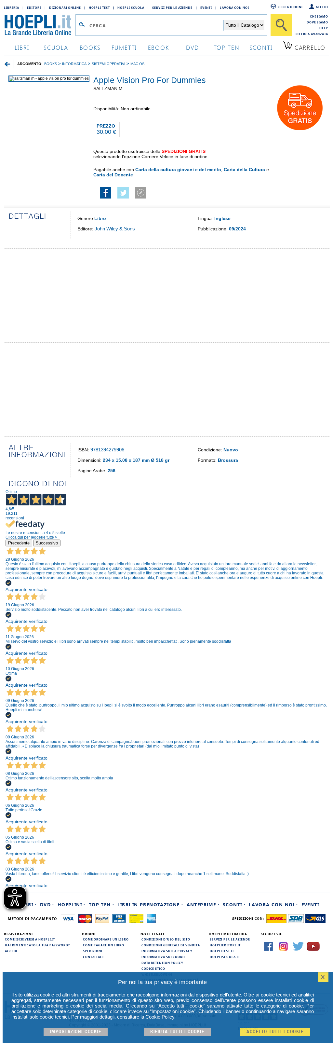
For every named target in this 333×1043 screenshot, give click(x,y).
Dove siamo (317, 22)
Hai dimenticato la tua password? (37, 945)
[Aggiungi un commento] (140, 196)
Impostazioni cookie (75, 1031)
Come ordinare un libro (106, 939)
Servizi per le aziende (172, 7)
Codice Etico (153, 968)
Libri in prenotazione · (150, 904)
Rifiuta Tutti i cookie (177, 1031)
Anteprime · (203, 904)
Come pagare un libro (103, 945)
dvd (192, 47)
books (90, 47)
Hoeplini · (72, 904)
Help (323, 28)
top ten (227, 47)
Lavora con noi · (273, 904)
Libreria (11, 7)
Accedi (322, 7)
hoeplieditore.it (225, 945)
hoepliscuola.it (225, 957)
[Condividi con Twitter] (123, 196)
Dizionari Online (65, 7)
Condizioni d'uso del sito (165, 939)
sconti (261, 47)
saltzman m (108, 88)
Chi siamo (319, 16)
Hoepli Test (99, 7)
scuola (56, 47)
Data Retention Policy (162, 963)
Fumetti (124, 47)
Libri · (28, 904)
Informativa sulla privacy (166, 951)
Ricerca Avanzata (312, 34)
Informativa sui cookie (163, 957)
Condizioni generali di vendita (170, 945)
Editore (34, 7)
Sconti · (234, 904)
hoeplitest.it (222, 951)
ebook (158, 47)
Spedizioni (92, 951)
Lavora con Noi (234, 7)
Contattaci (93, 957)
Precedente (19, 543)
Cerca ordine (290, 7)
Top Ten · (101, 904)
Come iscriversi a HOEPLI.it (30, 939)
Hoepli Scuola (130, 7)
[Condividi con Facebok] (105, 196)
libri (22, 47)
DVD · (47, 904)
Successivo (47, 543)
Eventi (206, 7)
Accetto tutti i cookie (274, 1031)
